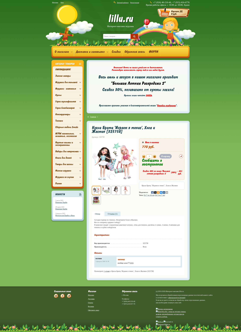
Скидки (116, 52)
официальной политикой (176, 298)
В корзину (165, 156)
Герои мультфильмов (65, 101)
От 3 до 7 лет (160, 195)
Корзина (91, 306)
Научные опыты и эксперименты (64, 144)
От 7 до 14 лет (149, 195)
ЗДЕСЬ (149, 95)
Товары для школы (64, 164)
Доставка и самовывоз (90, 52)
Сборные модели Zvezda (66, 127)
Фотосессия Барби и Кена (65, 215)
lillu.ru (120, 21)
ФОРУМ (153, 52)
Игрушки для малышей (66, 82)
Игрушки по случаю (64, 177)
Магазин (55, 2)
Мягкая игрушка (63, 170)
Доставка (91, 299)
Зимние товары (63, 75)
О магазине (62, 52)
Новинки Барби (61, 202)
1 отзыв (107, 271)
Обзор (97, 214)
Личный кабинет (123, 3)
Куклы (58, 95)
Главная (93, 117)
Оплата (90, 303)
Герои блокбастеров (64, 107)
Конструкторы (62, 114)
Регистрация (134, 3)
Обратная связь (134, 52)
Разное (58, 183)
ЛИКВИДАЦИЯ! (63, 69)
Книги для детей (63, 157)
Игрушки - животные (65, 88)
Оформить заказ (93, 310)
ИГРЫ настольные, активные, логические (66, 135)
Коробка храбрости (166, 105)
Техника (59, 120)
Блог (62, 2)
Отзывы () (112, 214)
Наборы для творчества (66, 151)
